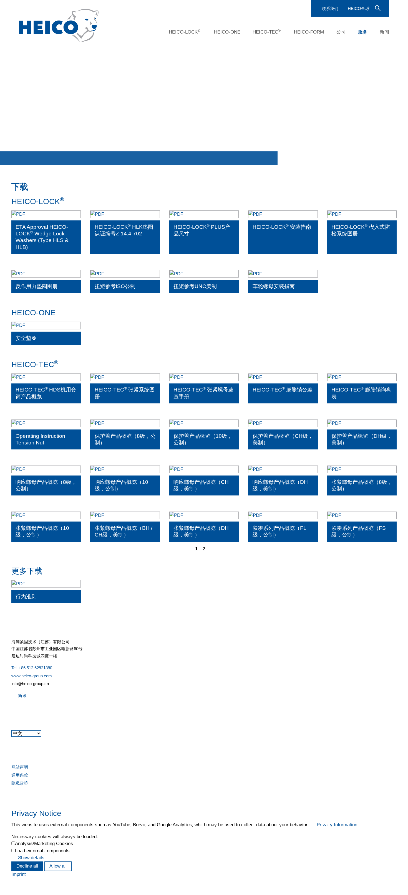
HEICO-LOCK (184, 32)
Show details (31, 857)
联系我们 (330, 8)
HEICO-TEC (267, 32)
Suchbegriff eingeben (377, 7)
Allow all (58, 866)
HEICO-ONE (227, 32)
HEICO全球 (358, 8)
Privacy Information (337, 824)
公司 (341, 32)
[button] (11, 710)
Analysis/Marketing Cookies (44, 843)
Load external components (42, 850)
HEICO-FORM (309, 32)
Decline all (27, 866)
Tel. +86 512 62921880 (31, 667)
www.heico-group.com (31, 675)
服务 (362, 32)
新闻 (384, 32)
